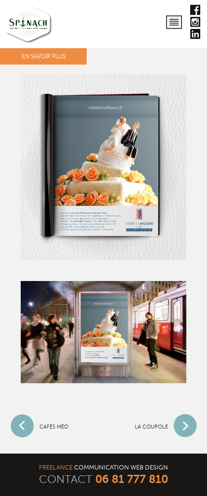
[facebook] (195, 12)
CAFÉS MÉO (53, 427)
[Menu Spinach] (174, 19)
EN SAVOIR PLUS (43, 56)
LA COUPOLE (151, 427)
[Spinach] (29, 25)
